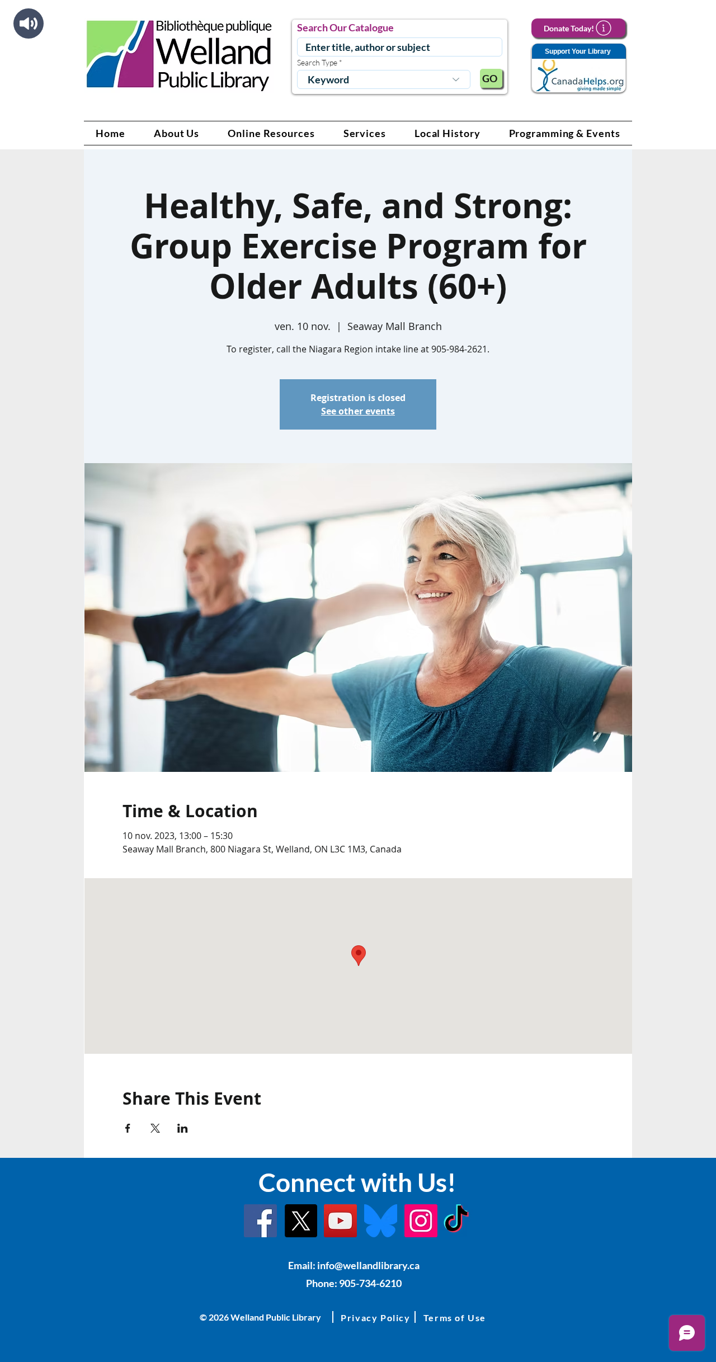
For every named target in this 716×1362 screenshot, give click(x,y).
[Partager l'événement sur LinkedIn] (182, 1128)
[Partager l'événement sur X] (155, 1128)
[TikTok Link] (456, 1220)
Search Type (317, 63)
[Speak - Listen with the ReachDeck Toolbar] (28, 23)
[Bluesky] (380, 1220)
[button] (176, 133)
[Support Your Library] (578, 68)
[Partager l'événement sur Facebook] (128, 1128)
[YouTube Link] (340, 1220)
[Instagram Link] (420, 1220)
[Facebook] (260, 1220)
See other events (358, 411)
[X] (300, 1220)
